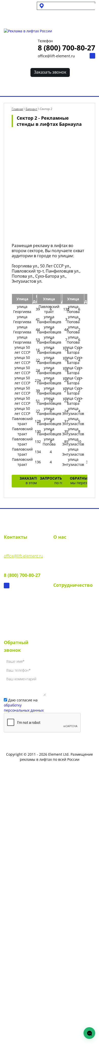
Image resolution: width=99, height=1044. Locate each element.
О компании (64, 549)
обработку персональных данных (24, 708)
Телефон (45, 41)
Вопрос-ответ (66, 576)
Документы (63, 567)
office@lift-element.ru (56, 55)
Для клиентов (19, 18)
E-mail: (23, 552)
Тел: (22, 571)
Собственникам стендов (21, 12)
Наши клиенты (67, 634)
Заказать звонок (50, 72)
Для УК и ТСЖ (15, 6)
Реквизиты (63, 558)
